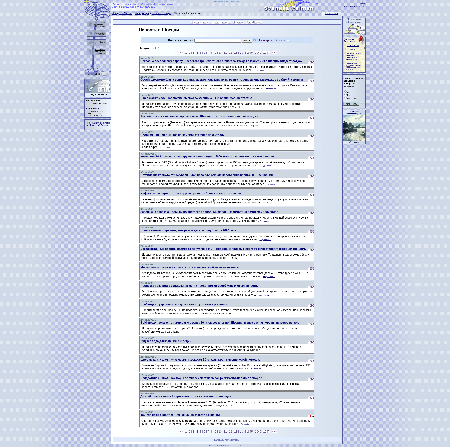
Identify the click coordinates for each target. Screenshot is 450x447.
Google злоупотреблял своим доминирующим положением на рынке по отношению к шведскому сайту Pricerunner (221, 79)
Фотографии (100, 33)
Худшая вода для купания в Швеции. (166, 341)
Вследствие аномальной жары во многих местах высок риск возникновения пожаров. (201, 378)
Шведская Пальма (122, 13)
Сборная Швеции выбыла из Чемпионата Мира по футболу (182, 134)
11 (225, 52)
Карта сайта (331, 13)
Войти (362, 3)
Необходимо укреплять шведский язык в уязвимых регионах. (184, 304)
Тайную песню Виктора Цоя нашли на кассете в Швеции (180, 414)
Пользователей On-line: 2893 (227, 1)
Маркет (102, 35)
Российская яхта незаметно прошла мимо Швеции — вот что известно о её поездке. (199, 116)
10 (220, 52)
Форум (102, 42)
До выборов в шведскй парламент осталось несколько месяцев (185, 396)
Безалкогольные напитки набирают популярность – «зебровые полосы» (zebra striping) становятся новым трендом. (223, 248)
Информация (142, 13)
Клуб (103, 22)
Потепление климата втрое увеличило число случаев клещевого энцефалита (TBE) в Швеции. (207, 174)
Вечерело (354, 142)
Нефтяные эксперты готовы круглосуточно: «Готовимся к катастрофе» (191, 193)
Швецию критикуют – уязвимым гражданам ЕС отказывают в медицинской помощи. (200, 359)
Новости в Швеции (161, 13)
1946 (258, 52)
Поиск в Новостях (221, 22)
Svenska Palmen (95, 74)
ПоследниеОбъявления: (350, 40)
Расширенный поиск (272, 40)
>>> (274, 52)
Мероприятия (99, 24)
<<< (180, 52)
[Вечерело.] (354, 140)
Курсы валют (92, 108)
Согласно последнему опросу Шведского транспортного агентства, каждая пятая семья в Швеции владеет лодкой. (221, 61)
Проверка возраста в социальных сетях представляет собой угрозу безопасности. (199, 285)
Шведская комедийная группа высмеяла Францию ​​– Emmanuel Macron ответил (196, 98)
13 (235, 52)
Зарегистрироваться (354, 6)
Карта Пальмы (254, 22)
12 (230, 52)
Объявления (100, 44)
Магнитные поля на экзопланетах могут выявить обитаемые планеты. (190, 267)
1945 (249, 52)
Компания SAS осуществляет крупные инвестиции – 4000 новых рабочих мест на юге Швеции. (207, 156)
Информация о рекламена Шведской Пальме (98, 124)
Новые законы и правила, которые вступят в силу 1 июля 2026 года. (188, 230)
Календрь (238, 22)
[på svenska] (86, 2)
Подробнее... (260, 70)
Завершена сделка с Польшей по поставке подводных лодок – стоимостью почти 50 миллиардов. (209, 211)
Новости (101, 53)
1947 (266, 52)
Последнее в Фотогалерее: (353, 113)
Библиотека (100, 50)
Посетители (100, 26)
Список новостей (200, 22)
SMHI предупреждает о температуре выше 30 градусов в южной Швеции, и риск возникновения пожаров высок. (219, 322)
